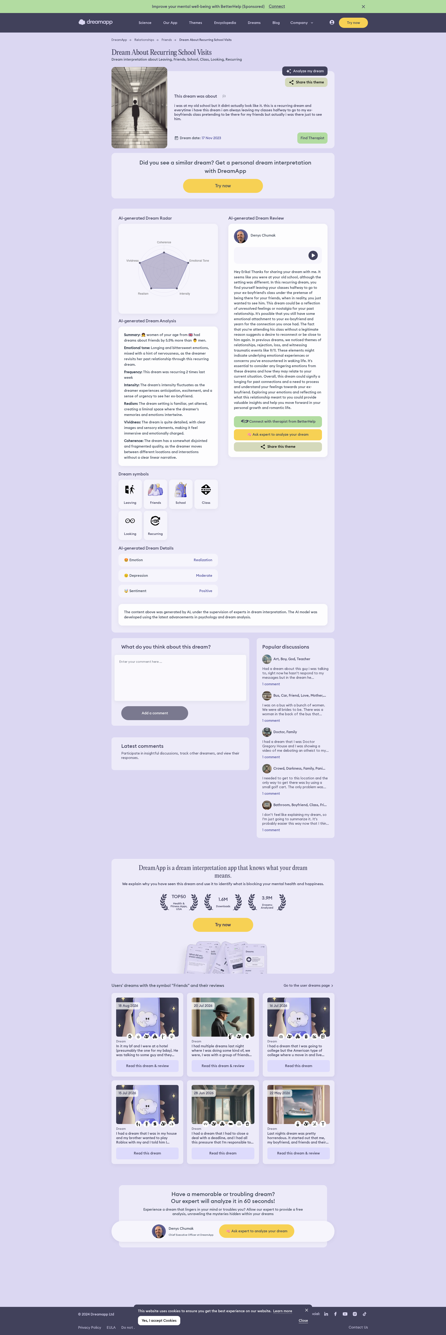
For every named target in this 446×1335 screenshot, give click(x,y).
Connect (277, 6)
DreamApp (119, 40)
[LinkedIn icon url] (326, 1313)
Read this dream (298, 1066)
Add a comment (155, 713)
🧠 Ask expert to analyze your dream (277, 434)
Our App (170, 22)
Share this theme (310, 82)
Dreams (254, 22)
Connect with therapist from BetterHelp (282, 421)
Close (303, 1320)
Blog (276, 22)
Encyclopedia (225, 22)
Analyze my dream (308, 71)
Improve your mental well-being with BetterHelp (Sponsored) (208, 6)
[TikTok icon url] (364, 1313)
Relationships (144, 40)
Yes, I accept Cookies (159, 1320)
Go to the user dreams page (307, 985)
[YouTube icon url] (344, 1313)
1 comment (271, 684)
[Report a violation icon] (224, 96)
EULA (111, 1327)
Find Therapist (312, 138)
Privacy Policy (89, 1327)
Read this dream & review (147, 1066)
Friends (167, 40)
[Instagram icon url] (354, 1313)
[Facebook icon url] (335, 1313)
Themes (195, 22)
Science (145, 22)
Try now (353, 22)
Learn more (282, 1311)
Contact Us (358, 1327)
